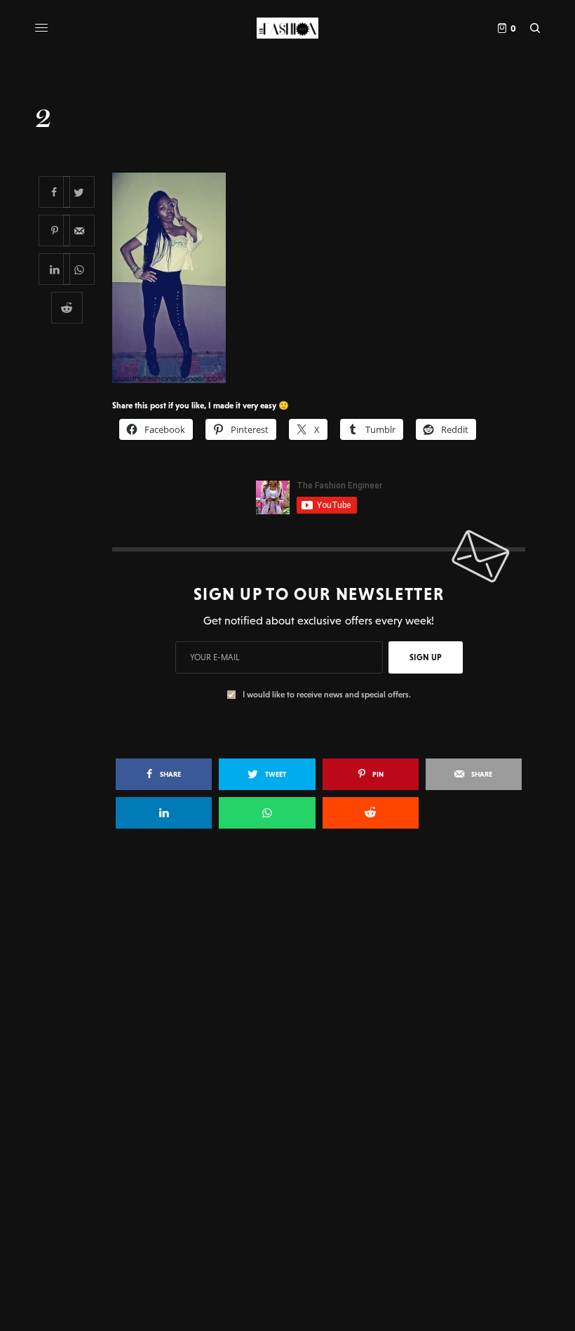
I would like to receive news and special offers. (327, 694)
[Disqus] (287, 1042)
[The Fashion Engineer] (287, 28)
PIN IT (326, 277)
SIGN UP (426, 657)
